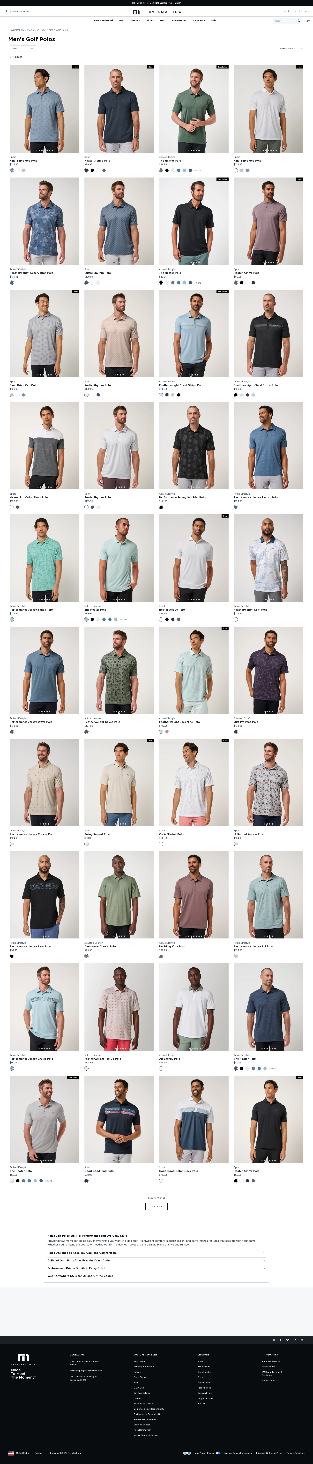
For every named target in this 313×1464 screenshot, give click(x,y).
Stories (201, 1377)
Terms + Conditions (295, 1453)
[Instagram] (273, 1340)
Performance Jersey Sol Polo (253, 946)
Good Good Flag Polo (99, 1171)
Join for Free (166, 3)
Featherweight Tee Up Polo (102, 1059)
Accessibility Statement (145, 1419)
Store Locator (204, 1372)
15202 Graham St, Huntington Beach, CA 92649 (83, 1378)
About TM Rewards (271, 1361)
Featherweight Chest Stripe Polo (181, 385)
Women (135, 21)
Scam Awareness (142, 1424)
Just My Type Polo (246, 722)
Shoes (150, 21)
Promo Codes (268, 1380)
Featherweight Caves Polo (102, 722)
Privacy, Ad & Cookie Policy (269, 1453)
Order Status (140, 1377)
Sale (213, 21)
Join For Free (301, 11)
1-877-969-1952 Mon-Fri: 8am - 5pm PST (85, 1363)
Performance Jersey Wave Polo (31, 722)
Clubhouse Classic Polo (100, 946)
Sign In (178, 3)
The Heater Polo (170, 160)
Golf (162, 21)
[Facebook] (280, 1340)
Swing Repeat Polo (97, 834)
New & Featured (103, 21)
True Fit (201, 1403)
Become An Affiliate (143, 1403)
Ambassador (204, 1382)
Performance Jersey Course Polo (32, 834)
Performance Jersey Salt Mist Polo (182, 497)
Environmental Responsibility (148, 1414)
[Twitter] (287, 1340)
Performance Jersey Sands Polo (31, 610)
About (200, 1361)
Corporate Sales (205, 1398)
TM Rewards (204, 1366)
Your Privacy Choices (205, 1453)
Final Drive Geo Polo (23, 160)
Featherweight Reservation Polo (31, 273)
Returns (137, 1372)
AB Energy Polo (169, 1059)
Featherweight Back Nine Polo (179, 722)
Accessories (179, 21)
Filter (15, 48)
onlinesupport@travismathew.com (86, 1370)
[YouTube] (302, 1340)
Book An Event (205, 1393)
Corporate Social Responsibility (149, 1409)
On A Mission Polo (171, 834)
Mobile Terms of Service (146, 1435)
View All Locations (21, 11)
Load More (156, 1206)
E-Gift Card (139, 1388)
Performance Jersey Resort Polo (256, 497)
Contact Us (77, 1355)
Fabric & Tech (204, 1388)
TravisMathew (16, 30)
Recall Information (142, 1430)
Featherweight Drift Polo (251, 610)
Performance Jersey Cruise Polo (31, 1059)
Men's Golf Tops (36, 30)
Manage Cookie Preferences (238, 1453)
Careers (138, 1398)
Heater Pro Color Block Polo (29, 497)
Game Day (199, 21)
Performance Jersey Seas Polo (30, 946)
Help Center (139, 1361)
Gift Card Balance (142, 1393)
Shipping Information (144, 1366)
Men (121, 21)
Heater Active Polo (97, 160)
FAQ (136, 1382)
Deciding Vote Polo (172, 946)
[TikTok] (294, 1340)
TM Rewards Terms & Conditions (272, 1373)
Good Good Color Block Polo (178, 1171)
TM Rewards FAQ (270, 1366)
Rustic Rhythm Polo (97, 273)
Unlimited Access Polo (249, 834)
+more (197, 170)
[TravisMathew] (157, 11)
